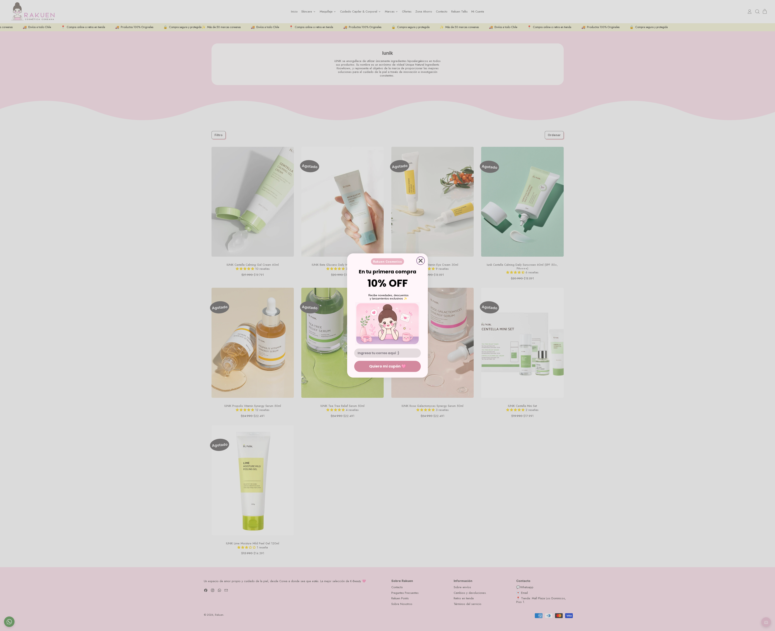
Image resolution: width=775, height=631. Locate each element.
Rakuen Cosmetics (387, 261)
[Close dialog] (421, 261)
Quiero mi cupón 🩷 (387, 366)
